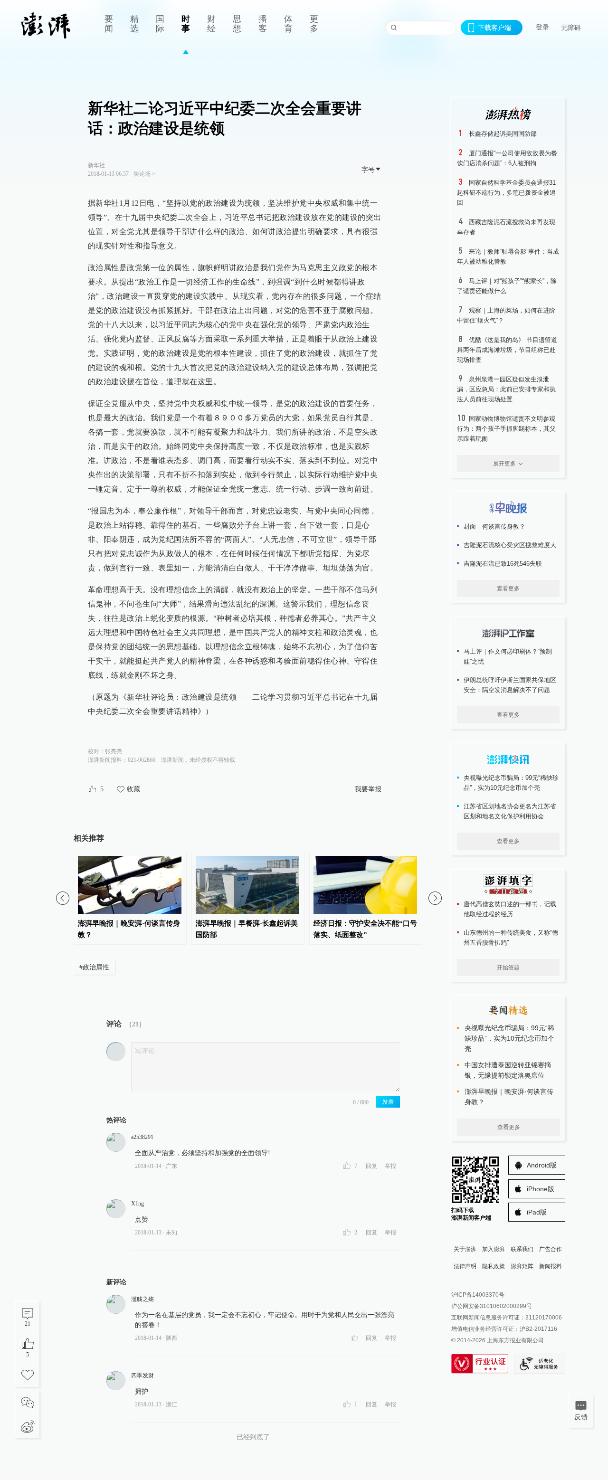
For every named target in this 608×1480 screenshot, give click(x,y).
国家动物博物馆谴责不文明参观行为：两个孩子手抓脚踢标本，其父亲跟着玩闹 (506, 428)
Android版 (542, 1165)
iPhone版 (540, 1189)
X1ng (137, 1203)
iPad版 (537, 1212)
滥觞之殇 (142, 1299)
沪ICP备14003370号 (477, 1294)
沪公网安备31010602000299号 (491, 1306)
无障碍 (571, 27)
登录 (542, 27)
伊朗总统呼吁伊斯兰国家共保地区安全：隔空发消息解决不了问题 (510, 684)
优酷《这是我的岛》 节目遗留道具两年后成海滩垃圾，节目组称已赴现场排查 (507, 349)
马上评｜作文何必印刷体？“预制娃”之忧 (508, 656)
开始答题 (508, 967)
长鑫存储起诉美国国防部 (503, 133)
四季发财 (142, 1375)
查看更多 (508, 588)
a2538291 (142, 1137)
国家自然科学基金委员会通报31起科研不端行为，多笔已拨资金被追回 (506, 192)
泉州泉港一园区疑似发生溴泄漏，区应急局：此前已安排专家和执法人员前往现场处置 (506, 389)
